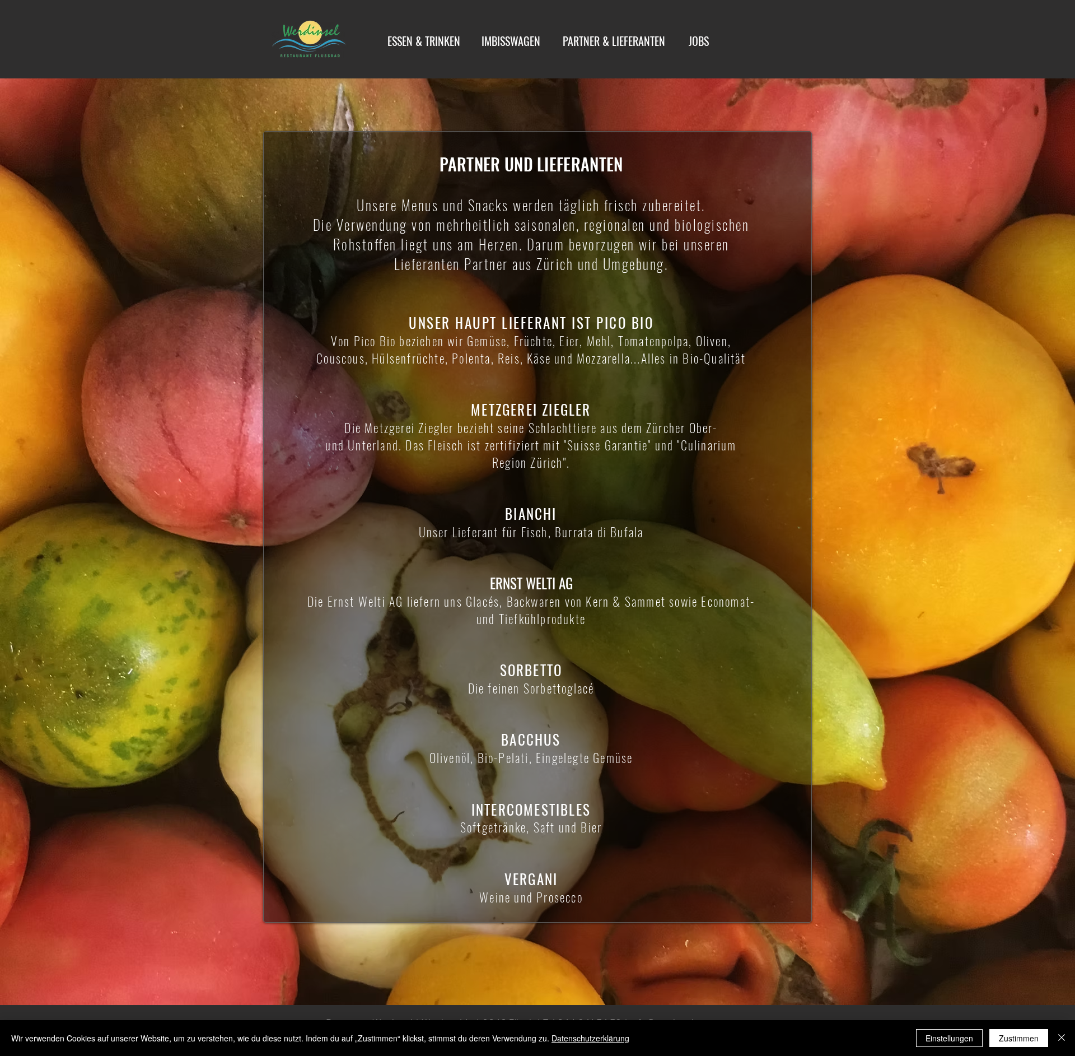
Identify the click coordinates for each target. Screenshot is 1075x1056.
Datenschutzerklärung (590, 1038)
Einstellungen (949, 1038)
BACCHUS (530, 739)
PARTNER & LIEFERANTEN (614, 40)
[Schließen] (1061, 1038)
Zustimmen (1019, 1038)
